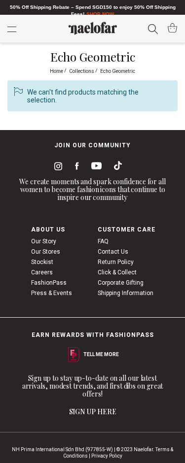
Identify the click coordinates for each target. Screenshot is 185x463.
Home (57, 71)
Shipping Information (125, 293)
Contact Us (113, 251)
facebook (75, 167)
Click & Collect (117, 272)
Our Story (43, 241)
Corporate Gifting (121, 282)
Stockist (42, 262)
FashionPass (49, 282)
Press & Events (51, 293)
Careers (42, 272)
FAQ (103, 241)
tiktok (115, 167)
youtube (94, 167)
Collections (82, 71)
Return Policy (116, 262)
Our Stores (45, 251)
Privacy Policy (106, 456)
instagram (56, 167)
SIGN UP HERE (92, 411)
